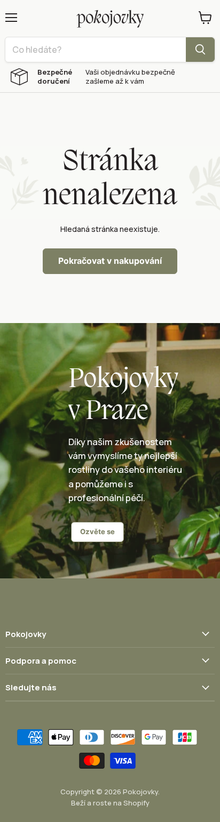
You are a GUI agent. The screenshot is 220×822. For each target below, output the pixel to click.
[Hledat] (200, 49)
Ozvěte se (97, 531)
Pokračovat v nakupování (110, 261)
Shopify (136, 803)
